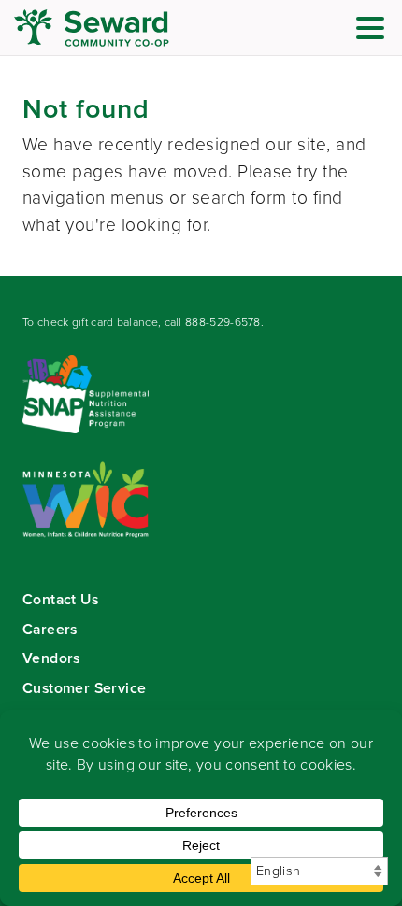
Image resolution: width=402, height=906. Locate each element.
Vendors (51, 658)
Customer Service (84, 688)
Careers (50, 629)
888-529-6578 (223, 322)
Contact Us (60, 599)
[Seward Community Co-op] (126, 28)
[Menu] (375, 31)
